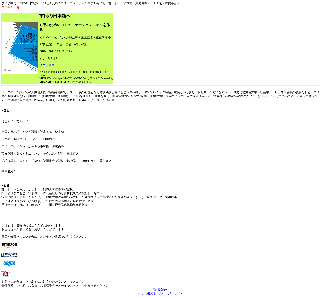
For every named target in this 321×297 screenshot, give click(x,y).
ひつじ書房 (46, 65)
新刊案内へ (160, 289)
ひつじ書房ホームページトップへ (160, 293)
